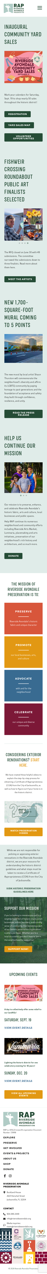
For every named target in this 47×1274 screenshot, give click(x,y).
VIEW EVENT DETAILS (18, 1027)
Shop (7, 1164)
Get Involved (12, 1148)
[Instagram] (10, 1175)
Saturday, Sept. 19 (17, 1020)
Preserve (10, 1143)
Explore (9, 1137)
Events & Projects (16, 1153)
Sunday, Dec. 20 (15, 1073)
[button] (19, 243)
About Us (9, 1158)
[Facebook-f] (4, 1175)
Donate (8, 1169)
